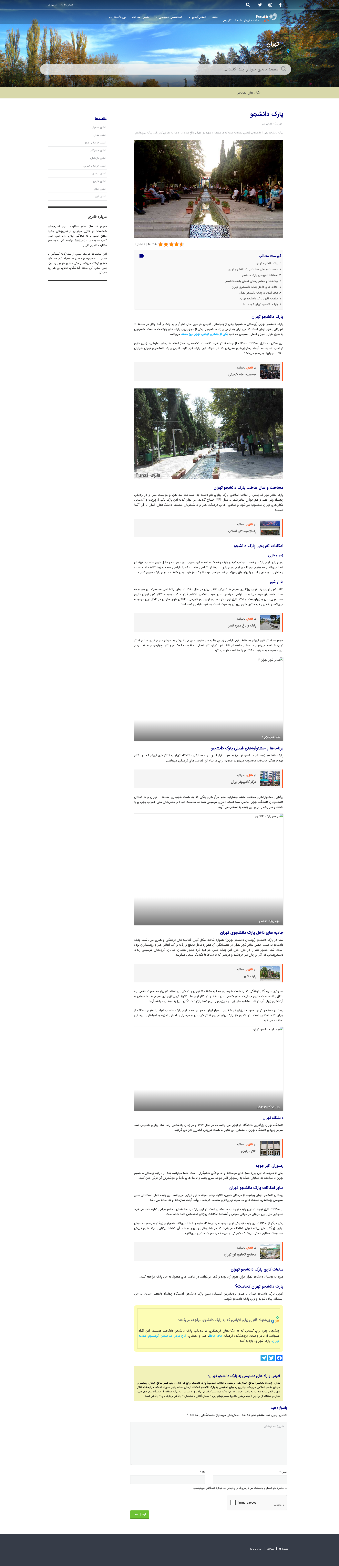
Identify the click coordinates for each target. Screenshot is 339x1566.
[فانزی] (266, 17)
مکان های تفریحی (248, 92)
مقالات (270, 1549)
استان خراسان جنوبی (94, 166)
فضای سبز (267, 124)
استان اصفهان (98, 127)
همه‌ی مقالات (140, 16)
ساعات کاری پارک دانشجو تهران (259, 298)
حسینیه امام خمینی (242, 374)
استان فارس (99, 181)
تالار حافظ (215, 1335)
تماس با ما (67, 5)
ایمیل (283, 1472)
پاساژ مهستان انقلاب (242, 531)
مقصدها (283, 1549)
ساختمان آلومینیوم (160, 1335)
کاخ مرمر (180, 1335)
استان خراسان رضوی (95, 143)
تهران (252, 52)
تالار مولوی (248, 1151)
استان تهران (274, 52)
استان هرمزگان (98, 150)
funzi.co (80, 240)
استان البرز (100, 196)
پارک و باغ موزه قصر (242, 625)
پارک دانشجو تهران (267, 263)
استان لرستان (99, 173)
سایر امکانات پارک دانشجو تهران (258, 292)
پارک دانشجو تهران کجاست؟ (260, 304)
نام (202, 1472)
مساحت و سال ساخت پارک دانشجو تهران (253, 269)
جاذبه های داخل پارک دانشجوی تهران (254, 287)
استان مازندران (98, 158)
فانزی (249, 524)
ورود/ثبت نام (117, 16)
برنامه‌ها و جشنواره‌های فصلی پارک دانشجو (251, 281)
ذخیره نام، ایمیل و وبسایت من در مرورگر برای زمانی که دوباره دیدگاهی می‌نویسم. (238, 1488)
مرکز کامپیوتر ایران (243, 782)
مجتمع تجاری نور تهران (240, 1254)
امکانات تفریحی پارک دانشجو (260, 275)
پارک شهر (250, 976)
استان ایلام (100, 189)
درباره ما (52, 5)
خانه (215, 16)
